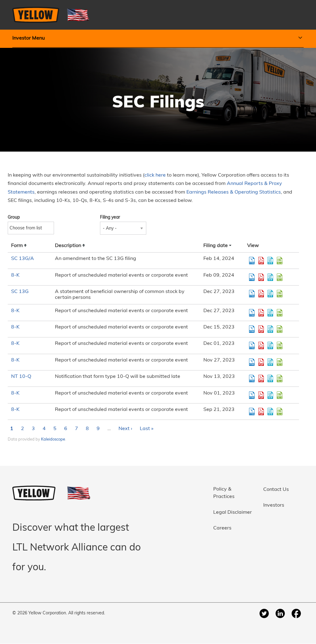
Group (14, 217)
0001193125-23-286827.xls (279, 345)
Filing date (215, 245)
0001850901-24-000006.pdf (261, 260)
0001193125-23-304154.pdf (261, 312)
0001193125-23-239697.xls (279, 411)
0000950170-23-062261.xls (279, 378)
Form (17, 245)
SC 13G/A (22, 258)
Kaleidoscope (53, 439)
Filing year (110, 217)
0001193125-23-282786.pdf (261, 362)
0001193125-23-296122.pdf (261, 329)
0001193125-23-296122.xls (279, 329)
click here (155, 175)
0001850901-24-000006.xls (279, 260)
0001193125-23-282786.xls (279, 362)
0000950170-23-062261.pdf (261, 378)
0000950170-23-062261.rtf (270, 378)
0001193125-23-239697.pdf (261, 411)
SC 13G (20, 291)
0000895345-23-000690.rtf (270, 293)
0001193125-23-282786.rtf (270, 362)
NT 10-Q (21, 376)
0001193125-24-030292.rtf (270, 277)
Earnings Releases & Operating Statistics (233, 192)
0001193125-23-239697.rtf (270, 411)
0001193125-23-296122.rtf (270, 329)
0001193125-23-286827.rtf (270, 345)
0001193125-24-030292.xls (279, 277)
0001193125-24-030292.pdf (261, 277)
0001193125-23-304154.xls (279, 312)
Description (68, 245)
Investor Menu (28, 38)
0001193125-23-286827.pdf (261, 345)
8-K (15, 275)
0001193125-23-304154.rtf (270, 312)
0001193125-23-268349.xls (279, 395)
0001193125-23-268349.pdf (261, 395)
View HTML (251, 260)
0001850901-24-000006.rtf (270, 260)
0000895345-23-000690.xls (279, 293)
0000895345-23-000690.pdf (261, 293)
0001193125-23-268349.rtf (270, 395)
